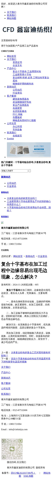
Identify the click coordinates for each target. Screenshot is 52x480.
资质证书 (17, 62)
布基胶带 (17, 108)
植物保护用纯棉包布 (23, 83)
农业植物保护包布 (22, 102)
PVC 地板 (18, 114)
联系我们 (11, 15)
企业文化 (17, 65)
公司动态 (17, 90)
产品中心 (11, 68)
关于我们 (11, 12)
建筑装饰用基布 (21, 99)
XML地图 (28, 476)
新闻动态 (11, 86)
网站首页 (11, 56)
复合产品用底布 (21, 105)
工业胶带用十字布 (22, 74)
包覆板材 (17, 117)
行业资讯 (17, 93)
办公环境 (17, 126)
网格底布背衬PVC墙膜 (24, 120)
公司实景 (11, 123)
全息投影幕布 (20, 111)
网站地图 (11, 18)
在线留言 (17, 135)
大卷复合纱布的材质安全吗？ (22, 198)
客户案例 (11, 96)
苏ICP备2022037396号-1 (23, 473)
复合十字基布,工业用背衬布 (27, 71)
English (10, 138)
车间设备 (17, 129)
